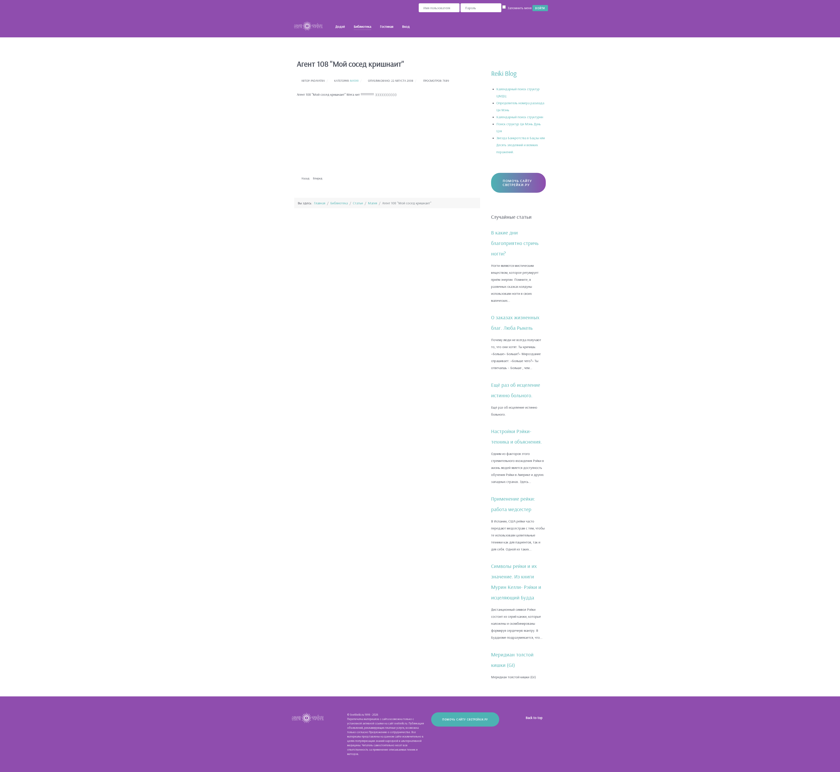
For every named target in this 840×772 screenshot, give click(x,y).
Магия (354, 80)
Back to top (534, 717)
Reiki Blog (504, 73)
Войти (540, 8)
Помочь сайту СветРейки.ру (517, 183)
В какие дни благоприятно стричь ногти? (515, 243)
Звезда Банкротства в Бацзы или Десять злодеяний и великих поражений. (520, 145)
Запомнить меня (520, 8)
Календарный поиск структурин (519, 117)
